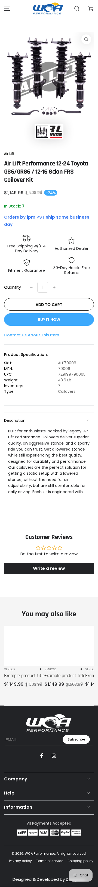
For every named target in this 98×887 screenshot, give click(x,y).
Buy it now (49, 319)
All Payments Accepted (49, 823)
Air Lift (9, 153)
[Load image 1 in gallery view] (42, 132)
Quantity (12, 287)
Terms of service (49, 861)
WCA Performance (40, 853)
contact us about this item (31, 335)
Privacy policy (20, 861)
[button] (77, 8)
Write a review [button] (49, 568)
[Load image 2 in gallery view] (56, 132)
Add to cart (49, 304)
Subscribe (76, 739)
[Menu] (7, 8)
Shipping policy (80, 861)
